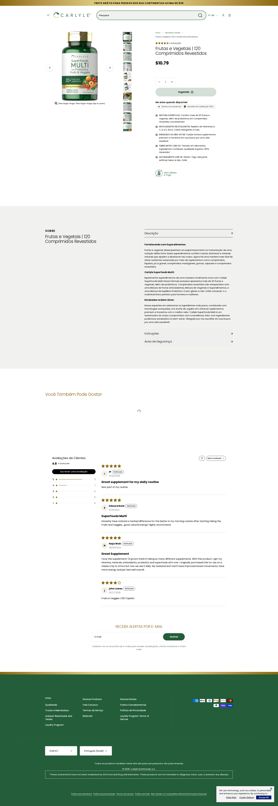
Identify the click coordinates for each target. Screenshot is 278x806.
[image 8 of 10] (127, 106)
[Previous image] (50, 68)
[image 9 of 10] (127, 117)
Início (158, 32)
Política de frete (142, 794)
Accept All (264, 797)
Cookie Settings (246, 797)
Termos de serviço (125, 794)
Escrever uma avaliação (73, 471)
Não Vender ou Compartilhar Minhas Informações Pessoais (179, 794)
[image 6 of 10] (127, 86)
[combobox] (151, 15)
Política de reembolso (81, 794)
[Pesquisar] (200, 15)
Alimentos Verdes (172, 32)
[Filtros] (202, 458)
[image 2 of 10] (127, 46)
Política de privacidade (104, 794)
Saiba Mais (231, 797)
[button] (223, 15)
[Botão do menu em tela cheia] (48, 15)
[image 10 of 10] (127, 127)
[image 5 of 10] (127, 76)
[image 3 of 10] (127, 56)
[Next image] (110, 68)
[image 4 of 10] (127, 66)
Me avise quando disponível (171, 102)
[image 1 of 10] (127, 36)
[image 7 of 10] (127, 96)
